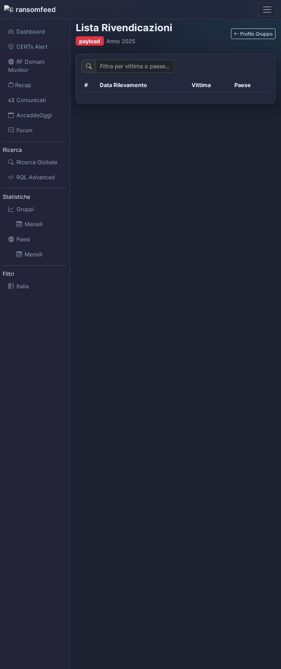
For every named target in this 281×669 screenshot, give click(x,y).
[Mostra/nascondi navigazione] (267, 9)
